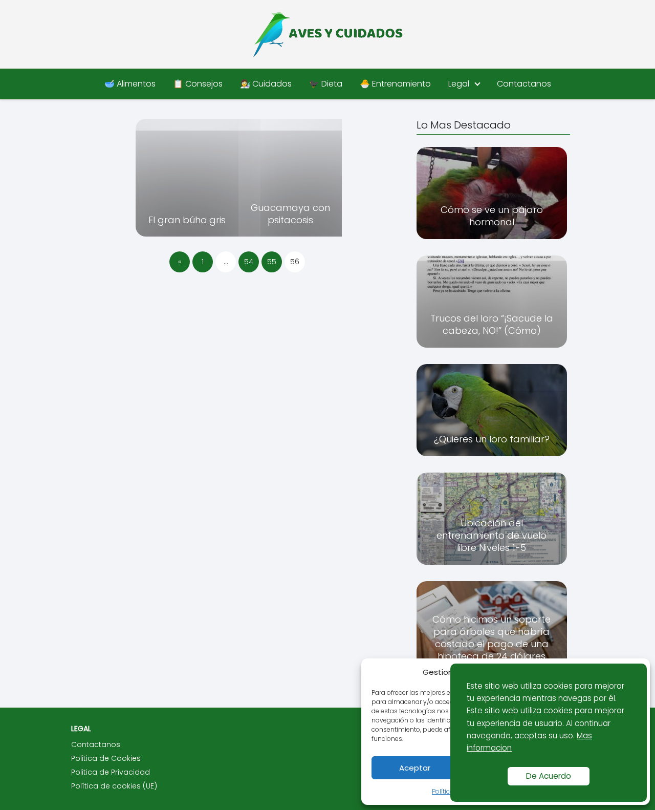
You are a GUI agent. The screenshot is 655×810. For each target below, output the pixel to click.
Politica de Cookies (106, 758)
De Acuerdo (548, 776)
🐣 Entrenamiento (395, 84)
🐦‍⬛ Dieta (325, 84)
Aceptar (414, 767)
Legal (458, 84)
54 (248, 262)
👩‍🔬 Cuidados (266, 84)
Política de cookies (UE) (114, 786)
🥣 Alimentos (130, 84)
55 (271, 262)
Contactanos (524, 84)
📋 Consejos (198, 84)
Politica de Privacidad (110, 772)
